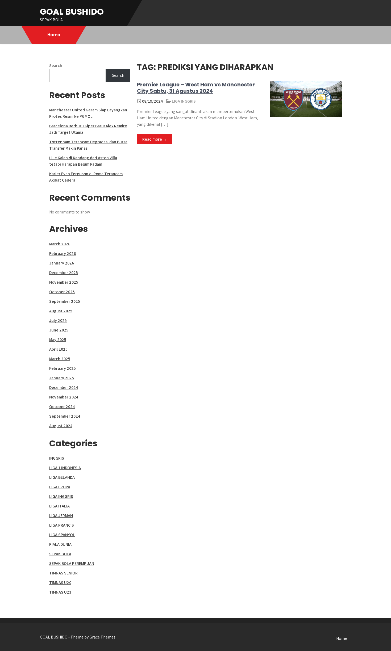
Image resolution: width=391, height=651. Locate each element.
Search (55, 65)
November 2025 (63, 282)
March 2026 (59, 244)
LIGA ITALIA (59, 506)
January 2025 (61, 378)
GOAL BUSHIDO (72, 12)
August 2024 (60, 426)
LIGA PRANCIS (61, 525)
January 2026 (61, 263)
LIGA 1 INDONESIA (65, 468)
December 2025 (63, 272)
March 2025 (59, 359)
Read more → (154, 139)
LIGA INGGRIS (184, 101)
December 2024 (63, 387)
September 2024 (64, 416)
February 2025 (62, 368)
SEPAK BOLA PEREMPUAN (71, 563)
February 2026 (62, 253)
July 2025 (58, 320)
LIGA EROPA (59, 487)
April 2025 (58, 349)
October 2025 (62, 292)
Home (53, 35)
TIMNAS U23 (60, 592)
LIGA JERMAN (61, 515)
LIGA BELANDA (62, 477)
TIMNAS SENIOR (63, 573)
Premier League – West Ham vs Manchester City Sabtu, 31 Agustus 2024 (196, 88)
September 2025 (64, 301)
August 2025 (60, 311)
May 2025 (57, 339)
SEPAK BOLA (60, 554)
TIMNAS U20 (60, 582)
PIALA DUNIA (60, 544)
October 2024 (62, 406)
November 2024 (63, 397)
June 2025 (58, 330)
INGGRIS (56, 458)
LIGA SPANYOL (62, 534)
